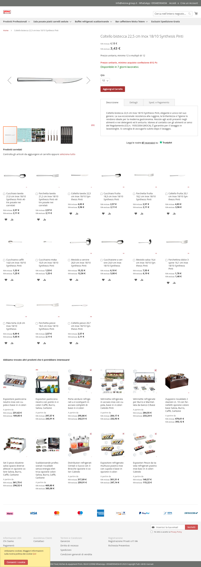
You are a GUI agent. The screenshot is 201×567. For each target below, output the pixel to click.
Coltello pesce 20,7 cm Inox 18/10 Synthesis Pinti (81, 325)
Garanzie (65, 541)
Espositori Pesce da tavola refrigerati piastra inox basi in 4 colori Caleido (145, 467)
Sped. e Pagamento (159, 102)
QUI (34, 553)
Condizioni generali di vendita (76, 554)
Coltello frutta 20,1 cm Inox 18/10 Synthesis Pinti (178, 196)
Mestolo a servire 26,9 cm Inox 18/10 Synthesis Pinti (81, 262)
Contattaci (38, 541)
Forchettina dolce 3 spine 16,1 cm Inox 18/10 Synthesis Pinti (178, 264)
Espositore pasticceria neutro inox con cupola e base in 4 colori (14, 401)
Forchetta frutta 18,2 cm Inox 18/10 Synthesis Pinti (146, 196)
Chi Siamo (8, 541)
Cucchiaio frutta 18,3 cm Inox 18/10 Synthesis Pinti (113, 196)
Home (5, 30)
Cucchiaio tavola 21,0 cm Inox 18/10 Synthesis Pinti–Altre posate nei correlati (16, 199)
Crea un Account (189, 3)
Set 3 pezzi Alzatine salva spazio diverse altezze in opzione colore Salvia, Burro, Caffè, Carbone (14, 468)
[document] (25, 557)
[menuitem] (15, 21)
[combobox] (172, 13)
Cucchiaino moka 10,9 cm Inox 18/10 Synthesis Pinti (48, 262)
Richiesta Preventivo (119, 545)
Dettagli (134, 102)
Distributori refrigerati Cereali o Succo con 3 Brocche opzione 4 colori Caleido (79, 467)
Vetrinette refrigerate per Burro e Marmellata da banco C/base (144, 401)
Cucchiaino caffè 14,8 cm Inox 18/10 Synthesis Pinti (16, 262)
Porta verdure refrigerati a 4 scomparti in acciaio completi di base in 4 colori (79, 403)
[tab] (112, 102)
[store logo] (7, 12)
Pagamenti (8, 545)
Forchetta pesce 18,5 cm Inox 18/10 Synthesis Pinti (48, 325)
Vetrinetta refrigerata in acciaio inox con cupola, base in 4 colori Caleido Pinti (112, 403)
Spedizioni (65, 549)
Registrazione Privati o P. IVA (123, 541)
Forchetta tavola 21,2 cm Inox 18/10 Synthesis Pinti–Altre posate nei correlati (48, 199)
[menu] (100, 21)
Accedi (172, 3)
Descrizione (112, 102)
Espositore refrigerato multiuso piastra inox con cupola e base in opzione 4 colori (111, 467)
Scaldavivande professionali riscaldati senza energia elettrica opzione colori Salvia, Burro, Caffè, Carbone (47, 470)
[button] (9, 80)
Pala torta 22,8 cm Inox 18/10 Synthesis (15, 325)
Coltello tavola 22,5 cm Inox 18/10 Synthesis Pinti (81, 196)
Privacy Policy (176, 532)
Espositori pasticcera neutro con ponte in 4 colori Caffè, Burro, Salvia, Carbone (47, 403)
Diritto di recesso (69, 545)
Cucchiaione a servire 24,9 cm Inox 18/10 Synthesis (113, 262)
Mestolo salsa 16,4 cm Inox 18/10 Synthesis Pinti (146, 262)
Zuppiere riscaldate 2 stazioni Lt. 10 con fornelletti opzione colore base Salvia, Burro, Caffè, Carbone (177, 404)
